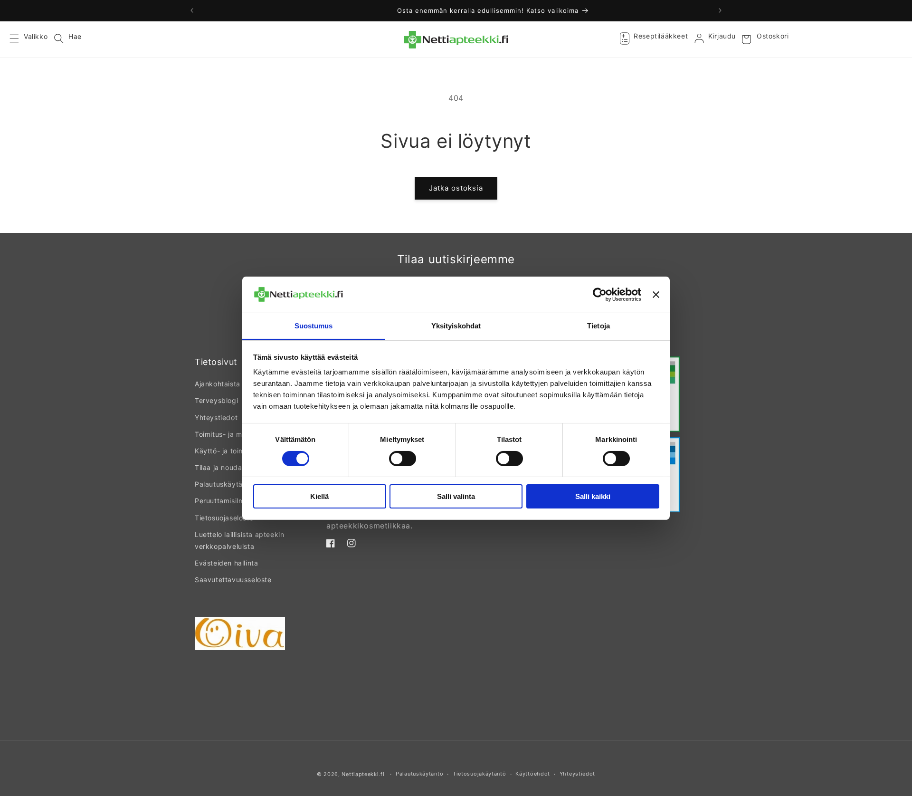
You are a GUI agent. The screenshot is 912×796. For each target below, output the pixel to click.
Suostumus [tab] (313, 326)
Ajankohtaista (217, 384)
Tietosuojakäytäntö (479, 773)
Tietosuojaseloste (224, 518)
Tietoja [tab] (598, 326)
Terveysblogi (216, 400)
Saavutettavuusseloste (233, 579)
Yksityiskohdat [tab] (456, 326)
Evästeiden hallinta (226, 563)
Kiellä (319, 496)
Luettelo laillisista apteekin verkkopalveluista (239, 540)
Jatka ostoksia (456, 187)
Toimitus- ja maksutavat (235, 434)
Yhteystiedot (216, 417)
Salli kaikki (592, 496)
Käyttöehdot (532, 773)
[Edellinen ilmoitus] (191, 10)
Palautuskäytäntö (224, 484)
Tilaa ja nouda (218, 467)
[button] (20, 39)
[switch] (402, 458)
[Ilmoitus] (720, 10)
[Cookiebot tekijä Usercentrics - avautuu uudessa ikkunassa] (599, 295)
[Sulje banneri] (656, 294)
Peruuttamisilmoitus (227, 501)
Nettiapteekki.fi (363, 774)
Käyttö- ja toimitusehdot (235, 451)
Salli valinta (456, 496)
